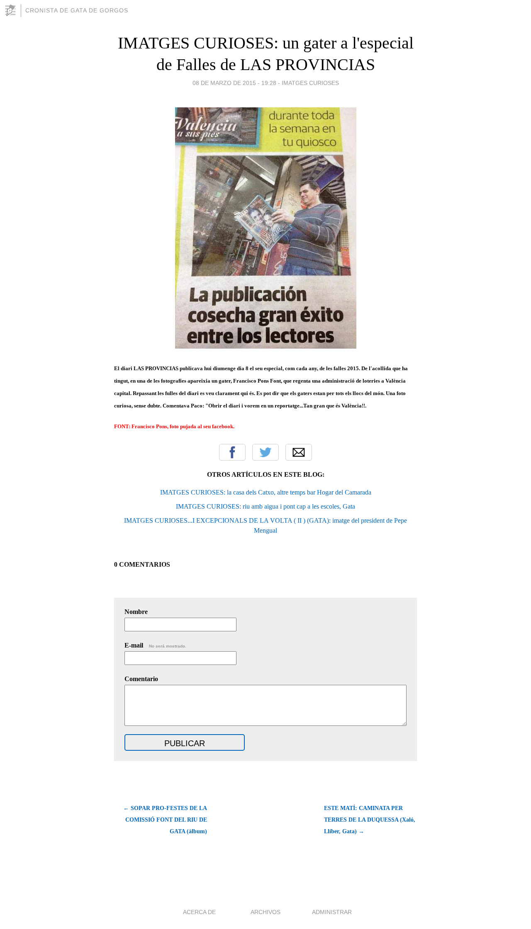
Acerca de (199, 912)
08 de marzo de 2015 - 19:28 (234, 83)
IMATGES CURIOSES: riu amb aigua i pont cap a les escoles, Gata (265, 506)
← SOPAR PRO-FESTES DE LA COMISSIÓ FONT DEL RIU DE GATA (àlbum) (165, 819)
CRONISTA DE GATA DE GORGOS (76, 10)
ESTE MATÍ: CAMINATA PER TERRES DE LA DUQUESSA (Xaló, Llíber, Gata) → (369, 819)
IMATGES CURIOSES (310, 83)
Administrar (332, 912)
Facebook (232, 452)
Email (298, 452)
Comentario (141, 678)
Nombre (136, 611)
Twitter (265, 452)
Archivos (265, 912)
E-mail (155, 645)
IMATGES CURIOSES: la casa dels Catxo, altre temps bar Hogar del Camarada (265, 492)
